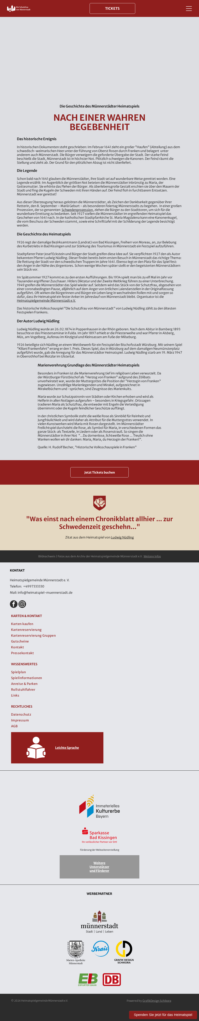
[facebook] (13, 604)
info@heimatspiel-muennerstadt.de (45, 592)
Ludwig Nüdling (122, 537)
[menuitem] (99, 624)
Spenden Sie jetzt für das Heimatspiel (163, 1015)
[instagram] (22, 604)
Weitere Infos (152, 556)
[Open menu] (189, 8)
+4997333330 (33, 586)
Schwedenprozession (77, 210)
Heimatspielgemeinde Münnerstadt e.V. (46, 300)
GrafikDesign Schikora (156, 1001)
